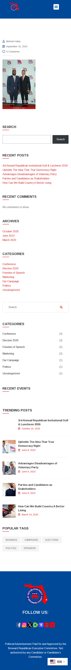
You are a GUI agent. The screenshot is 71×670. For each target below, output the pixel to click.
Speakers (30, 548)
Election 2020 (10, 268)
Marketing (8, 277)
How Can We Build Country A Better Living (26, 182)
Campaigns (31, 540)
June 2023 (8, 235)
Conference (9, 264)
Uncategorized (11, 290)
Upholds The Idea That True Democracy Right (29, 169)
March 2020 (9, 240)
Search (9, 127)
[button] (56, 7)
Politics (6, 285)
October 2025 (10, 231)
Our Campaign (10, 281)
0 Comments (13, 51)
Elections (51, 540)
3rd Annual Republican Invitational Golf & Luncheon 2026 (35, 165)
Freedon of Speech (13, 272)
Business (11, 540)
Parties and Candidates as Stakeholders (26, 178)
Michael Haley (13, 41)
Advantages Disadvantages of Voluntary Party (29, 174)
